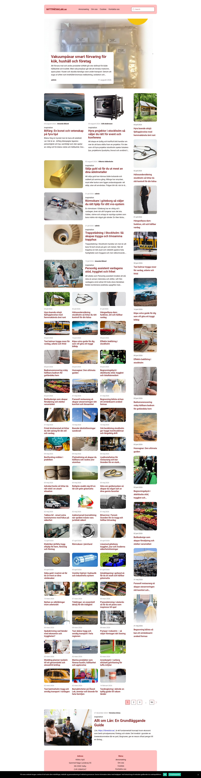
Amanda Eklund (63, 124)
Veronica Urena (114, 713)
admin (53, 80)
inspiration (48, 127)
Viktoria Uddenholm (105, 161)
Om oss (94, 9)
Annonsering (84, 9)
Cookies (103, 9)
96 (152, 702)
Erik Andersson (106, 124)
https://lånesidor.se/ (106, 730)
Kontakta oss (114, 9)
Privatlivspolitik (175, 774)
